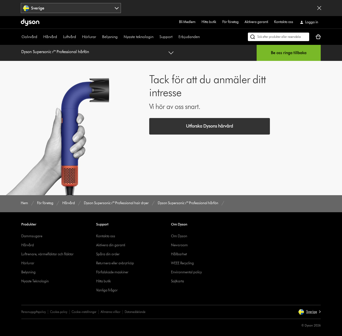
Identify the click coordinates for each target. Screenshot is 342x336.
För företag (230, 22)
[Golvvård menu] (39, 36)
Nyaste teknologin (138, 36)
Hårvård (50, 36)
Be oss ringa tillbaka (288, 52)
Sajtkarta (177, 281)
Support (166, 36)
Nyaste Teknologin (35, 281)
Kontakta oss (283, 22)
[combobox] (71, 8)
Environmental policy (186, 272)
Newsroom (179, 245)
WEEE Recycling (182, 263)
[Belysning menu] (120, 36)
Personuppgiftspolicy (33, 312)
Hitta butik (209, 22)
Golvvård (29, 36)
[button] (309, 312)
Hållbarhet (179, 254)
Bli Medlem (187, 22)
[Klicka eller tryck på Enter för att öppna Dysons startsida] (30, 22)
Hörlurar (89, 36)
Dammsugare (31, 236)
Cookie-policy (58, 312)
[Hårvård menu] (59, 36)
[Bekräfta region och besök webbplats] (319, 8)
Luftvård (69, 36)
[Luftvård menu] (78, 36)
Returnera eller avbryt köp (115, 263)
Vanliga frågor (107, 290)
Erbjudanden (189, 36)
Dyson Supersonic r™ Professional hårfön (55, 51)
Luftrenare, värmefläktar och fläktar (47, 254)
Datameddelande (135, 312)
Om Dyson (179, 236)
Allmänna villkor (110, 312)
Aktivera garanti (256, 22)
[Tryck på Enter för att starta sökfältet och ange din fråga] (278, 37)
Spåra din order (108, 254)
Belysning (110, 36)
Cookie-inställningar (84, 312)
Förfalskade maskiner (112, 272)
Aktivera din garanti (110, 245)
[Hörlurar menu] (98, 36)
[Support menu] (175, 36)
